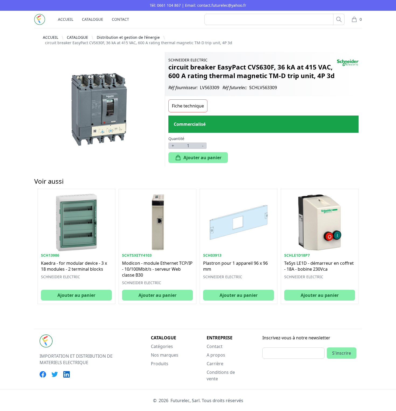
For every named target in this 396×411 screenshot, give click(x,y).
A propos (216, 355)
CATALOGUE (92, 19)
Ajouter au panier (202, 158)
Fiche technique (188, 106)
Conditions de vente (221, 375)
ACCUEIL (65, 19)
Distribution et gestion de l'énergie (128, 37)
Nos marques (164, 355)
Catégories (162, 346)
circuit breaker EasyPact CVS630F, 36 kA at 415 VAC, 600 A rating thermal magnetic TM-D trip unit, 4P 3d (138, 42)
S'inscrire (341, 353)
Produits (159, 364)
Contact (215, 346)
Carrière (215, 364)
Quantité (176, 138)
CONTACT (120, 19)
